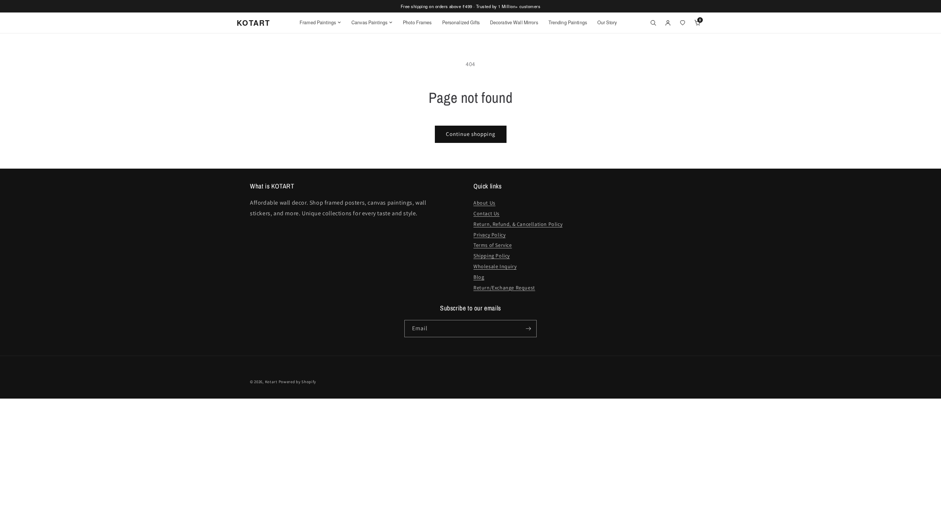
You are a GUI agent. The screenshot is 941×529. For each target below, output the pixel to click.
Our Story (607, 22)
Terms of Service (492, 245)
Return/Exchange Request (504, 287)
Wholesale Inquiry (494, 266)
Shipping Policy (491, 255)
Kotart (271, 381)
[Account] (668, 23)
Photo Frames (417, 22)
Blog (478, 277)
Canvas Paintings (369, 22)
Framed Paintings (318, 22)
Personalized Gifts (461, 22)
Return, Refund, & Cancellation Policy (517, 224)
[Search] (653, 23)
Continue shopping (470, 133)
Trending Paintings (567, 22)
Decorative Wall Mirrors (514, 22)
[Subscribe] (528, 328)
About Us (484, 202)
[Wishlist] (683, 23)
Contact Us (486, 213)
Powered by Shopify (297, 381)
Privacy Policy (489, 234)
